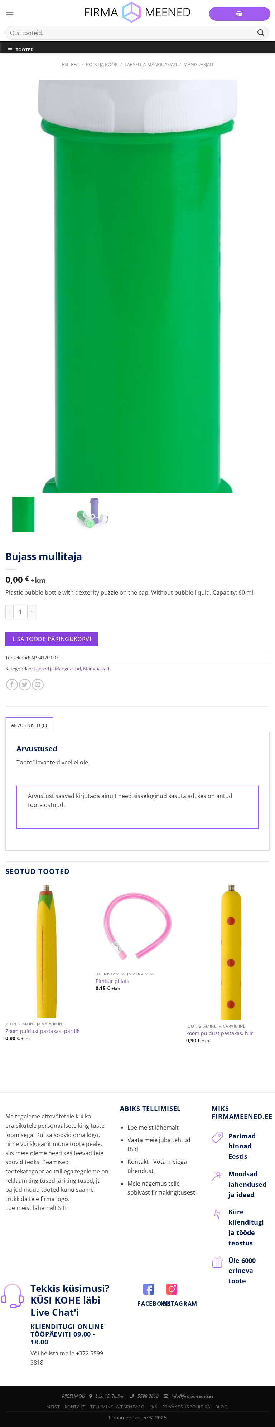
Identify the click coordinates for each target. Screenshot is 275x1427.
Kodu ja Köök (102, 64)
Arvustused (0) (29, 725)
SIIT (62, 1208)
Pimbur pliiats (112, 981)
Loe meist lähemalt (153, 1127)
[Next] (269, 975)
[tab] (29, 724)
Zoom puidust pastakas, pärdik (42, 1031)
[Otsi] (261, 33)
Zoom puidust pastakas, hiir (219, 1033)
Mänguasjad (198, 64)
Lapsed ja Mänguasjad (151, 64)
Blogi (222, 1407)
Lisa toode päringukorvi (52, 639)
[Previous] (5, 975)
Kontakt (75, 1407)
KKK (153, 1407)
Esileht (70, 64)
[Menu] (9, 12)
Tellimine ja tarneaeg (117, 1407)
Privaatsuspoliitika (186, 1407)
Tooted (25, 50)
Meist (53, 1407)
